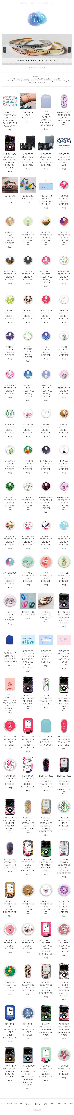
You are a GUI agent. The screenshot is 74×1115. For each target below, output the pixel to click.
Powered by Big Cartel (37, 1110)
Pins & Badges (33, 82)
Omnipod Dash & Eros (36, 81)
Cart (51, 3)
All (14, 79)
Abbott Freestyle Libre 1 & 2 (42, 79)
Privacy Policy (46, 1104)
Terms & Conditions (27, 1104)
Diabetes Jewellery (61, 81)
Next (69, 50)
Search (71, 1103)
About (32, 3)
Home (2, 1103)
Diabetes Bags (49, 81)
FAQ (38, 3)
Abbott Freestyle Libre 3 (24, 79)
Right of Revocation (37, 1104)
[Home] (37, 19)
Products (24, 3)
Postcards (42, 82)
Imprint (53, 1103)
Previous (4, 50)
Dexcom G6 (56, 79)
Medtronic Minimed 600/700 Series (16, 81)
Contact (44, 3)
